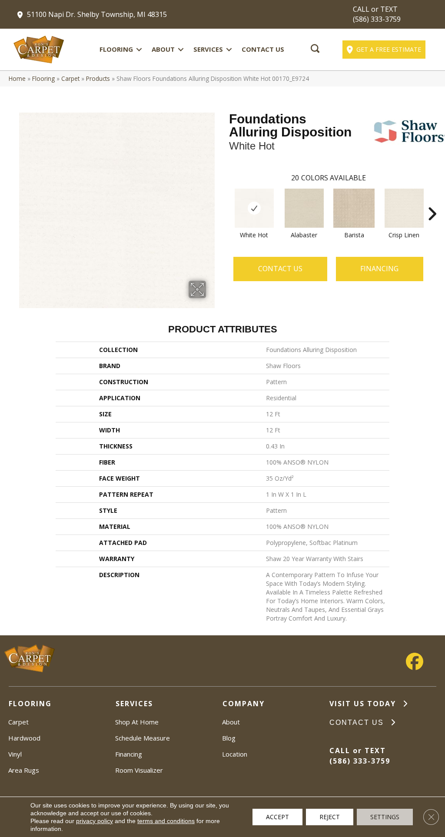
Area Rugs (23, 770)
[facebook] (414, 662)
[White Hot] (254, 208)
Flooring (116, 49)
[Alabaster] (304, 208)
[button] (139, 49)
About (163, 49)
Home (17, 78)
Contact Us (263, 49)
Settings (384, 817)
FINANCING (379, 268)
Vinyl (15, 754)
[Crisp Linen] (404, 208)
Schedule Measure (142, 738)
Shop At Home (137, 721)
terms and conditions (166, 820)
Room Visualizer (139, 770)
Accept (277, 817)
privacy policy (94, 820)
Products (98, 78)
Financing (128, 754)
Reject (329, 817)
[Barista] (354, 208)
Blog (229, 738)
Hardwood (24, 738)
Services (208, 49)
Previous (224, 200)
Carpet (70, 78)
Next (431, 200)
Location (234, 754)
